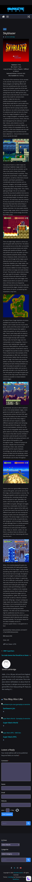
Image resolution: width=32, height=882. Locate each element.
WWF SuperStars (8, 651)
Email (3, 793)
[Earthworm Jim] (15, 704)
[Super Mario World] (15, 719)
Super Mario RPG (10, 737)
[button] (28, 878)
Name (3, 784)
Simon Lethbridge (10, 37)
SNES (5, 29)
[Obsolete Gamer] (3, 17)
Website (4, 801)
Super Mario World (10, 722)
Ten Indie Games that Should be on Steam (15, 655)
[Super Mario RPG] (11, 733)
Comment (5, 761)
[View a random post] (29, 17)
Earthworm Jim (9, 708)
